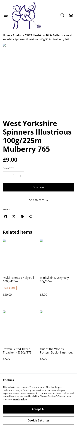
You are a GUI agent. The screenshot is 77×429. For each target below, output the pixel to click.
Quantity (8, 168)
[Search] (62, 15)
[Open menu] (6, 15)
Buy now (38, 187)
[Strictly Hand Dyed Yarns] (26, 15)
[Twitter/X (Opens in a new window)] (13, 216)
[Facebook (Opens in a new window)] (5, 216)
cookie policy (20, 399)
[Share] (30, 216)
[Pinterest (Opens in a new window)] (22, 216)
